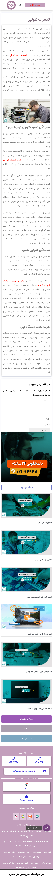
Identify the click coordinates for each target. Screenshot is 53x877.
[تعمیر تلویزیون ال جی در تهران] (26, 654)
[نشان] (26, 784)
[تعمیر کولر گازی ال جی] (26, 542)
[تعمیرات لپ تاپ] (26, 505)
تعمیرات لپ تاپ (45, 522)
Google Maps (26, 800)
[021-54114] (39, 758)
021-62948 (14, 762)
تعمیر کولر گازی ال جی (42, 559)
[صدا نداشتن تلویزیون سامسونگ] (26, 691)
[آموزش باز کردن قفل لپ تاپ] (26, 616)
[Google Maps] (26, 796)
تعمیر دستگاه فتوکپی (12, 159)
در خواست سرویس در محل (26, 874)
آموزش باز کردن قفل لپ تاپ (40, 634)
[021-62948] (13, 758)
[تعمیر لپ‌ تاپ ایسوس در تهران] (26, 579)
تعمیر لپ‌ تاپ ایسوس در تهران (39, 597)
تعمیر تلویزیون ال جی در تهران (39, 671)
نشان (26, 787)
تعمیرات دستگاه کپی (17, 55)
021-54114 (39, 762)
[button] (20, 5)
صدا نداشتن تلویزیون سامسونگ (38, 708)
